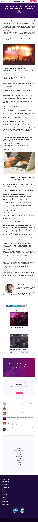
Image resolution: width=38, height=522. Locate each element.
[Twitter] (15, 306)
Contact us (4, 506)
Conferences (19, 462)
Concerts (19, 458)
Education (19, 466)
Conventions (19, 460)
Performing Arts (19, 456)
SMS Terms (4, 484)
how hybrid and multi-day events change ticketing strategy (19, 403)
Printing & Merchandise (19, 450)
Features (4, 489)
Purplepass (19, 454)
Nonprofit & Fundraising (19, 446)
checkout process (25, 251)
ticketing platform (16, 71)
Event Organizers (5, 501)
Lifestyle (19, 452)
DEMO (33, 1)
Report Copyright (5, 504)
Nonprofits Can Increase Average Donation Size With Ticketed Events (18, 328)
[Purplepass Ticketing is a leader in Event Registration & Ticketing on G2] (22, 510)
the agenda (11, 126)
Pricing (3, 491)
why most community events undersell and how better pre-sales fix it (21, 407)
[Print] (22, 306)
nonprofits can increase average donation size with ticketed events (20, 417)
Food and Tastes (19, 470)
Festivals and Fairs (19, 464)
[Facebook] (9, 306)
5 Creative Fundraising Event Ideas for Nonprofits (18, 350)
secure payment (9, 85)
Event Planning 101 (19, 444)
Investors (4, 502)
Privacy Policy (5, 482)
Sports (19, 468)
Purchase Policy (5, 481)
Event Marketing (19, 440)
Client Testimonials (19, 442)
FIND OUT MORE (19, 370)
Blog (3, 492)
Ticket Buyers (5, 499)
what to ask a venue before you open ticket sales (17, 412)
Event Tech (19, 448)
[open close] (2, 1)
